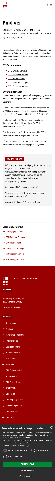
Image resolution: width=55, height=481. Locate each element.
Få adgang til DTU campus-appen (19, 187)
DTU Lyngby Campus (17, 71)
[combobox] (51, 427)
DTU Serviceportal (14, 370)
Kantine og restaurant (15, 259)
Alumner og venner (14, 405)
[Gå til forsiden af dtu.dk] (5, 5)
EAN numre (10, 358)
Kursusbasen (11, 376)
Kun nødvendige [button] (28, 470)
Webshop (10, 364)
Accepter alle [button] (27, 464)
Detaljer (26, 445)
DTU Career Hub (13, 382)
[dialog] (27, 452)
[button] (51, 5)
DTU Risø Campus (16, 78)
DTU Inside (10, 394)
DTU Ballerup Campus (18, 75)
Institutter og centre (15, 335)
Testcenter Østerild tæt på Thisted (30, 114)
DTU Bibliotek (12, 411)
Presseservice (12, 341)
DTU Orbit (10, 417)
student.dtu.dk (12, 388)
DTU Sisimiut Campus (18, 86)
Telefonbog (11, 323)
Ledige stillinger (13, 347)
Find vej (9, 329)
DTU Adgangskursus (14, 399)
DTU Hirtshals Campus (18, 82)
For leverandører (13, 352)
